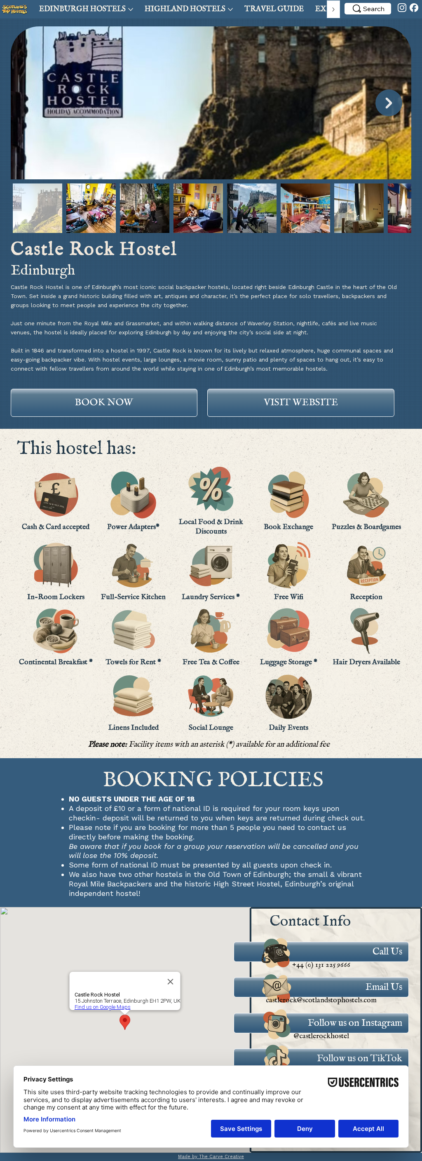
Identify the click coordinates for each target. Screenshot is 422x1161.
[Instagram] (402, 7)
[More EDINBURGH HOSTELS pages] (130, 9)
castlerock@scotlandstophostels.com (321, 1000)
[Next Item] (388, 102)
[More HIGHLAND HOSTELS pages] (230, 9)
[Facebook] (414, 7)
